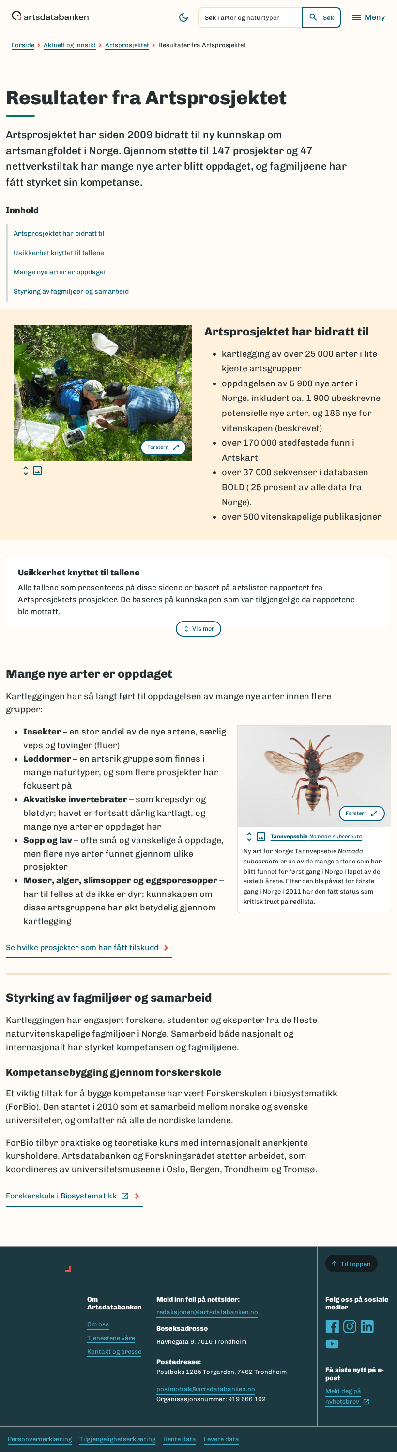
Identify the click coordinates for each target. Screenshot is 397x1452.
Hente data (179, 1439)
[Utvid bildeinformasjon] (32, 471)
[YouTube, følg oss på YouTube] (332, 1344)
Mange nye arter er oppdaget (60, 272)
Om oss (98, 1324)
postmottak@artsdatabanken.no (205, 1389)
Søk (328, 17)
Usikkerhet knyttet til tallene (59, 253)
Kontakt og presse (114, 1351)
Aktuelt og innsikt (70, 44)
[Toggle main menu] (368, 17)
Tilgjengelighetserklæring (117, 1439)
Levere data (221, 1439)
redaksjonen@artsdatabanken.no (207, 1312)
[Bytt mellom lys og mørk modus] (183, 17)
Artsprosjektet (127, 44)
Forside (23, 44)
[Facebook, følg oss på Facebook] (332, 1326)
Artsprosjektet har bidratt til (59, 233)
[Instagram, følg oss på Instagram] (349, 1326)
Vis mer (203, 628)
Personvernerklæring (40, 1439)
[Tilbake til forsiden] (50, 17)
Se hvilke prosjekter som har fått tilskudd (82, 947)
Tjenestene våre (111, 1337)
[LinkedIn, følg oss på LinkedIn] (367, 1326)
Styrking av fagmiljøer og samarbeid (71, 291)
